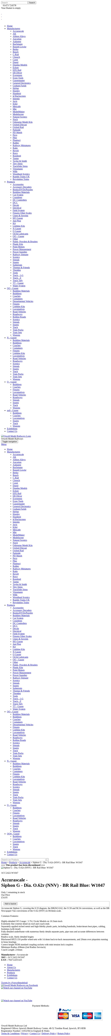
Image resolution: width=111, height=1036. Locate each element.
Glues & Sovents (20, 215)
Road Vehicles (19, 311)
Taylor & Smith (20, 161)
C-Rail (16, 54)
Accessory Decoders (22, 187)
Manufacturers (13, 452)
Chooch (16, 57)
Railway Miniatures (22, 145)
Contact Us (12, 431)
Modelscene (18, 114)
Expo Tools (18, 78)
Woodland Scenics (21, 174)
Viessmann (18, 169)
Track (15, 327)
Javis (15, 101)
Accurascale (18, 31)
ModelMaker (19, 111)
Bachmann (18, 44)
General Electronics (22, 83)
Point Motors (19, 247)
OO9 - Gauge (13, 833)
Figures (16, 304)
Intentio (16, 98)
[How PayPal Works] (80, 1021)
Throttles (17, 270)
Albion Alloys (19, 36)
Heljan (16, 88)
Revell (16, 150)
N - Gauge (12, 337)
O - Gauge (12, 382)
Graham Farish (19, 85)
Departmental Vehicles (23, 301)
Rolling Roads (19, 317)
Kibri (15, 104)
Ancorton (17, 39)
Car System (18, 195)
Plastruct (17, 140)
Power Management (22, 249)
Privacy (24, 1033)
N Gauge (17, 228)
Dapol (15, 62)
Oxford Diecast (20, 124)
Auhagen (17, 41)
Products (11, 605)
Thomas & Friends (21, 267)
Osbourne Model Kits (23, 122)
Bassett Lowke (19, 46)
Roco (15, 153)
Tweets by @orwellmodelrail (14, 982)
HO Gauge (18, 218)
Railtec (16, 143)
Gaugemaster (19, 80)
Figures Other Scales (22, 213)
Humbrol (17, 93)
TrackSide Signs (20, 166)
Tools (15, 272)
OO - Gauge (18, 236)
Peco (15, 135)
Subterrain (17, 265)
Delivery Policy (49, 1033)
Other (15, 239)
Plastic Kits (18, 244)
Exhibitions (12, 428)
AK (14, 33)
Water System (19, 285)
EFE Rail (17, 70)
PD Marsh (17, 132)
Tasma (16, 158)
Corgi (15, 59)
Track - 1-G (18, 275)
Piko (15, 137)
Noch (15, 119)
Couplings (17, 197)
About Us (11, 967)
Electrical (17, 208)
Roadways (17, 314)
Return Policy (64, 1033)
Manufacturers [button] (13, 28)
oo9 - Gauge (12, 410)
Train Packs (18, 330)
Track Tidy (18, 280)
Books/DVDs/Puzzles (23, 189)
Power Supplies (20, 252)
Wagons (16, 335)
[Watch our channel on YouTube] (16, 1000)
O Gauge (17, 231)
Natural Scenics (20, 117)
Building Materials (21, 192)
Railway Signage (20, 254)
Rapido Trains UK (21, 176)
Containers (18, 298)
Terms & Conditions (10, 1033)
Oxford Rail (18, 127)
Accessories (18, 184)
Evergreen (17, 75)
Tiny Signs (18, 163)
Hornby (16, 91)
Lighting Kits (19, 226)
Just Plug (17, 221)
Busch (15, 52)
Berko (15, 49)
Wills (15, 171)
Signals (16, 259)
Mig (14, 109)
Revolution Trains (21, 179)
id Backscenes (19, 96)
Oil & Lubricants (20, 234)
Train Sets (17, 332)
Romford (17, 156)
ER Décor (17, 72)
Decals (16, 205)
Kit (14, 223)
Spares (16, 262)
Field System (19, 210)
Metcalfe (17, 106)
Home (10, 26)
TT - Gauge (18, 283)
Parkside (17, 130)
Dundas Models (20, 65)
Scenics (16, 257)
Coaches (17, 296)
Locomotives (19, 309)
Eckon (16, 67)
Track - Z (17, 278)
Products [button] (11, 182)
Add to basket (10, 904)
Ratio (15, 148)
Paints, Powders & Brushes (25, 241)
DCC (15, 202)
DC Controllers (20, 200)
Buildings (17, 293)
